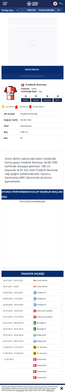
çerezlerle (20, 390)
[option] (10, 93)
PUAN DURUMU (46, 10)
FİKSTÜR (31, 10)
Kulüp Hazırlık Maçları (32, 76)
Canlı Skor (32, 4)
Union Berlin (32, 69)
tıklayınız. (50, 390)
